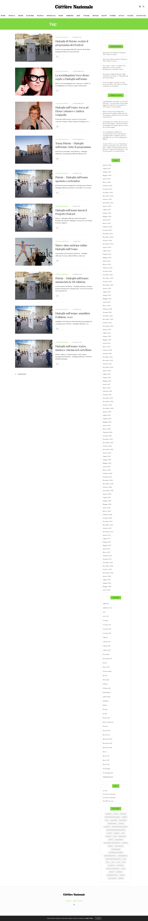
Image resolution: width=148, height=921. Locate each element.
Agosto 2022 (107, 329)
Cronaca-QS (107, 633)
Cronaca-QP (107, 629)
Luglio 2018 (106, 497)
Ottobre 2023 (107, 281)
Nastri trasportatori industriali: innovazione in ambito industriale (114, 112)
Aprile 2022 (106, 343)
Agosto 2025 (107, 206)
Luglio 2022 (106, 333)
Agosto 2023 (107, 288)
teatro (122, 875)
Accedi (105, 791)
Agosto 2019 (107, 453)
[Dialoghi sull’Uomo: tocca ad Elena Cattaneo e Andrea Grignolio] (33, 116)
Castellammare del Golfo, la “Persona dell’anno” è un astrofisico (115, 102)
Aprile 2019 (106, 467)
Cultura (86, 16)
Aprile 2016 (106, 590)
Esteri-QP (106, 667)
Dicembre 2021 (108, 357)
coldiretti (122, 820)
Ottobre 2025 (107, 199)
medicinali (122, 836)
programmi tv (122, 856)
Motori (95, 16)
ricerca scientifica (112, 868)
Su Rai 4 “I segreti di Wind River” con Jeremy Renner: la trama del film (115, 150)
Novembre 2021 (108, 360)
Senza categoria (108, 722)
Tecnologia (141, 16)
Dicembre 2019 (108, 439)
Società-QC (106, 730)
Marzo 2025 (107, 223)
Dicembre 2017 (108, 521)
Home (3, 16)
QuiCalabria (106, 692)
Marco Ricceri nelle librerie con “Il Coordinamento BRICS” (115, 137)
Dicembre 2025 (108, 192)
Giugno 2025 (107, 213)
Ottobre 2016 (107, 569)
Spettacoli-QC (107, 739)
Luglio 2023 (106, 292)
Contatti (68, 901)
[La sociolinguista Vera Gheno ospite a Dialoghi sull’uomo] (33, 82)
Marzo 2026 (107, 182)
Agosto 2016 (107, 576)
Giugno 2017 (107, 542)
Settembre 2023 (108, 285)
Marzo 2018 (107, 511)
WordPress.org (108, 801)
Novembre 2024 (108, 237)
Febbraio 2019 (107, 473)
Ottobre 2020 (107, 405)
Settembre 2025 (108, 203)
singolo (119, 872)
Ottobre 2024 (107, 240)
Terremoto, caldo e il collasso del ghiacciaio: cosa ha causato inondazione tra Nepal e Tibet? (114, 67)
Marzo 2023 (107, 305)
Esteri (20, 16)
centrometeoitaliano (112, 817)
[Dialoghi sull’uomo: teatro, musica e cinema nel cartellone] (33, 354)
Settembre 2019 (108, 449)
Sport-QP (106, 760)
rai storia (120, 865)
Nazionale (65, 37)
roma (123, 868)
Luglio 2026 (107, 168)
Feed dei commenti (109, 797)
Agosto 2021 (107, 371)
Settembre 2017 (108, 532)
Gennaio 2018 (107, 518)
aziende (108, 814)
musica (110, 846)
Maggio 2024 (107, 257)
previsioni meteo (110, 856)
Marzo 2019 (107, 470)
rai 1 (124, 859)
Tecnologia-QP (108, 773)
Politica (40, 16)
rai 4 (118, 862)
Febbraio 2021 (107, 391)
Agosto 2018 (107, 494)
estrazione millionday (119, 826)
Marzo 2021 (106, 388)
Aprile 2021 (106, 384)
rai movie (111, 865)
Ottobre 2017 (107, 528)
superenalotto (112, 875)
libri (114, 836)
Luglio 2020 (107, 415)
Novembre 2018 (108, 484)
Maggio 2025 (107, 216)
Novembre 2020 (108, 401)
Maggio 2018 (107, 504)
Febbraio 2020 (107, 432)
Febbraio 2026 (107, 186)
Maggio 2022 (107, 340)
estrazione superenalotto (116, 830)
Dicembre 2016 (108, 562)
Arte (78, 16)
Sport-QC (106, 756)
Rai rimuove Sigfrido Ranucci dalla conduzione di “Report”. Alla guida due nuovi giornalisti (115, 76)
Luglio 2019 (106, 456)
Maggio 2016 (107, 586)
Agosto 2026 (107, 165)
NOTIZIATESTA (115, 849)
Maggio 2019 (107, 463)
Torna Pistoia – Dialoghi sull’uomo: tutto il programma (73, 145)
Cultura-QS (106, 650)
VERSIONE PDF (108, 777)
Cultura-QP (106, 646)
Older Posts (21, 374)
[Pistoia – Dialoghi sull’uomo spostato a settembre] (33, 184)
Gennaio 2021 (107, 395)
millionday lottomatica (112, 843)
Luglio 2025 (107, 210)
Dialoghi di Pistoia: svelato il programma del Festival (71, 43)
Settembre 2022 (108, 326)
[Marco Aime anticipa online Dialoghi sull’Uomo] (33, 252)
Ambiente (69, 16)
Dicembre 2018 (108, 480)
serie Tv (111, 872)
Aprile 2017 (106, 549)
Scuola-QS (106, 718)
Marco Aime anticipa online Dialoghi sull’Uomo (71, 247)
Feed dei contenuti (109, 794)
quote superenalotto (113, 859)
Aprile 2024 (106, 261)
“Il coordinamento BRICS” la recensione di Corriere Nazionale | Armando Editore (114, 133)
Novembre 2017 (108, 525)
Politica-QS (106, 688)
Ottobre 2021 (107, 364)
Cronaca (11, 16)
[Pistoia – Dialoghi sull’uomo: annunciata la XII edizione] (33, 286)
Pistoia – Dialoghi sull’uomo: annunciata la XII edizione (72, 280)
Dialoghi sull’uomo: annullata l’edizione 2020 (72, 315)
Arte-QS (105, 616)
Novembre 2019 (108, 443)
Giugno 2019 (107, 460)
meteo (111, 839)
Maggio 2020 (107, 422)
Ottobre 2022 (107, 323)
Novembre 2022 (108, 319)
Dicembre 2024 (108, 234)
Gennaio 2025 (107, 230)
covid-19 (121, 823)
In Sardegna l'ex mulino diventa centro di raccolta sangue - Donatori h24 (115, 122)
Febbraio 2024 (107, 268)
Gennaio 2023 (107, 312)
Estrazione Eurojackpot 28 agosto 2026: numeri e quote (114, 53)
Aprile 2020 (106, 425)
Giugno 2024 (107, 254)
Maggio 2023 (107, 299)
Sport (60, 16)
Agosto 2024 (107, 247)
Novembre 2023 (108, 278)
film (123, 833)
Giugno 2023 (107, 295)
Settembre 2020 (108, 408)
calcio (115, 814)
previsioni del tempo (116, 852)
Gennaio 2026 (107, 189)
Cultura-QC (107, 642)
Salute (104, 16)
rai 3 (113, 862)
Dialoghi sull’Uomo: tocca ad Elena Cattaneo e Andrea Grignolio (71, 111)
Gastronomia (107, 671)
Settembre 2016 (108, 573)
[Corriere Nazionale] (74, 6)
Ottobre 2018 (107, 487)
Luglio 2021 (106, 374)
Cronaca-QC (107, 625)
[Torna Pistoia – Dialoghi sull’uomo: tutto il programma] (33, 150)
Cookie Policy (88, 918)
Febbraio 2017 (107, 556)
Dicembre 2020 (108, 398)
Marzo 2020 (107, 429)
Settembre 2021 (108, 367)
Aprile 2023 (106, 302)
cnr (106, 820)
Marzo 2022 (107, 347)
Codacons (113, 820)
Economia (30, 16)
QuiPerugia (106, 697)
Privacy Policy (78, 901)
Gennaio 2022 (107, 353)
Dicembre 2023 (108, 275)
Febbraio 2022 (107, 350)
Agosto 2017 (107, 535)
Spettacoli (51, 16)
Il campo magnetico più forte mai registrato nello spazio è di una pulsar (115, 105)
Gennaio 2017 (107, 559)
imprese (108, 836)
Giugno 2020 (107, 419)
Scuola (121, 16)
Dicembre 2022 (108, 316)
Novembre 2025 (108, 196)
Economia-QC (107, 658)
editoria (107, 826)
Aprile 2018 (106, 508)
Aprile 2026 (106, 179)
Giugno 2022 (107, 336)
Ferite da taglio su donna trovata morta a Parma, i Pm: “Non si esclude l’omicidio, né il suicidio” (115, 84)
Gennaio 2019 (107, 477)
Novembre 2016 (108, 566)
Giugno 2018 (107, 501)
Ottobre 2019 (107, 446)
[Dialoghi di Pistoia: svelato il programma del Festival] (33, 48)
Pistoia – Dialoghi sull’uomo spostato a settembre (71, 179)
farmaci (116, 833)
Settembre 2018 (108, 490)
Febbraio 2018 (107, 514)
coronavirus (112, 823)
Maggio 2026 (107, 175)
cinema (124, 817)
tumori (121, 878)
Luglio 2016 (106, 580)
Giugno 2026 (107, 172)
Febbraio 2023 (107, 309)
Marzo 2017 (106, 552)
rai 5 (123, 862)
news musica (119, 846)
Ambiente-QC (107, 608)
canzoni (123, 814)
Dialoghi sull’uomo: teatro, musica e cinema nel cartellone (73, 348)
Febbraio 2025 (107, 227)
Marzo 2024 (107, 264)
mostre (125, 843)
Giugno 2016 (107, 583)
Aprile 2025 (106, 220)
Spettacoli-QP (107, 743)
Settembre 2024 (108, 244)
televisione (112, 878)
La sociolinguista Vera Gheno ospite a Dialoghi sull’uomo (72, 77)
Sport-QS (106, 764)
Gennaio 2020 (107, 436)
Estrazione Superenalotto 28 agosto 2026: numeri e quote (115, 60)
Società (130, 16)
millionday (119, 839)
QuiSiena (106, 701)
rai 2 (107, 862)
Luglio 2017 (106, 538)
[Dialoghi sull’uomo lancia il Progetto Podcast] (33, 218)
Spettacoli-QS (107, 747)
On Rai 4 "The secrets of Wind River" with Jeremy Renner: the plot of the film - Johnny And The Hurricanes (115, 145)
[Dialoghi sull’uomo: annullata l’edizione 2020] (33, 320)
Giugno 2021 (107, 377)
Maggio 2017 (107, 545)
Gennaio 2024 (107, 271)
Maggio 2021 (107, 381)
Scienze (113, 16)
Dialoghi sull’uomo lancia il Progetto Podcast (71, 212)
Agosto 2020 (107, 412)
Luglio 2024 (107, 251)
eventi (109, 833)
